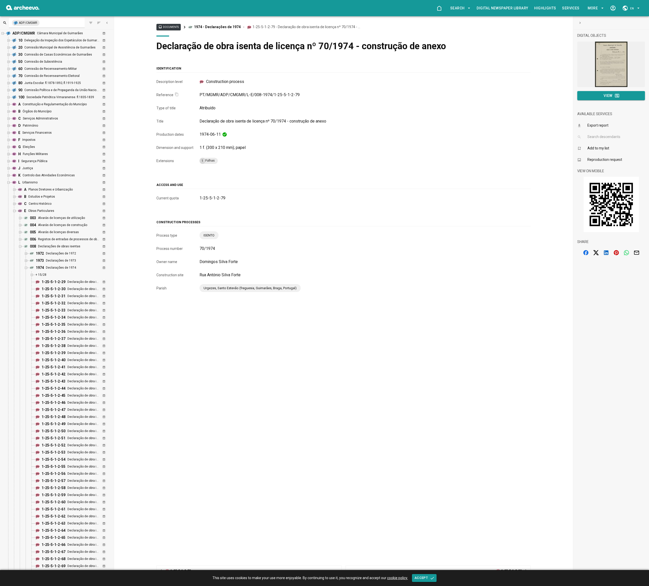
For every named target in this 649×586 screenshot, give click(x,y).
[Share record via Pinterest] (616, 253)
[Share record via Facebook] (586, 253)
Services (570, 8)
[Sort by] (91, 23)
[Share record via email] (637, 253)
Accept (421, 578)
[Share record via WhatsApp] (626, 253)
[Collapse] (107, 23)
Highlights (545, 8)
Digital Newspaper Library (502, 8)
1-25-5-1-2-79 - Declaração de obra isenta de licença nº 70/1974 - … (306, 27)
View (608, 96)
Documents (168, 27)
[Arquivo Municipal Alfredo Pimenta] (22, 8)
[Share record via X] (596, 253)
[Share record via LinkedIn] (606, 253)
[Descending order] (99, 23)
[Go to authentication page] (613, 8)
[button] (459, 8)
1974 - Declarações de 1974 (217, 27)
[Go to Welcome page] (439, 8)
